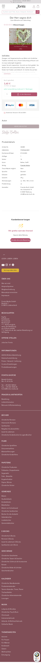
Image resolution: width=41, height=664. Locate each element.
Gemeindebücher (8, 523)
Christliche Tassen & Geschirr (12, 558)
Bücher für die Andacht (10, 514)
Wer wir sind (6, 283)
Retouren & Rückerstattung (11, 405)
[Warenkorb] (38, 6)
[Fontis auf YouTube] (3, 265)
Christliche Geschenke (9, 555)
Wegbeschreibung (8, 289)
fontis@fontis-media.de (10, 389)
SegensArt (5, 473)
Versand (14, 85)
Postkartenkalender (8, 586)
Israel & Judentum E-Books (11, 542)
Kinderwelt (5, 646)
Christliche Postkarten (9, 467)
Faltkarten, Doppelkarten (10, 470)
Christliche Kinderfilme (10, 454)
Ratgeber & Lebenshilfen (10, 429)
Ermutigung (6, 655)
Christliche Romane (8, 420)
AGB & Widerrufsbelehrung (11, 355)
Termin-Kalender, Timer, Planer (12, 589)
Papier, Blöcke (7, 482)
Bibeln (4, 496)
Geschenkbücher (8, 571)
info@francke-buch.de (27, 194)
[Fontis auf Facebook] (10, 265)
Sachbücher (6, 426)
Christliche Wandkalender (11, 583)
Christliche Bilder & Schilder (12, 568)
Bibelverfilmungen (8, 451)
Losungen (5, 598)
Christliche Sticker (8, 485)
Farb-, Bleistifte (7, 476)
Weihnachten (6, 652)
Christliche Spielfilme (9, 445)
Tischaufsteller (7, 592)
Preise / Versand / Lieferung (11, 361)
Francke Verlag (25, 165)
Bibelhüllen (6, 505)
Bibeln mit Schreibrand (10, 508)
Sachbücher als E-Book (10, 545)
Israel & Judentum (8, 432)
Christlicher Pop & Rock (10, 612)
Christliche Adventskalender (12, 595)
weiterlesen (7, 73)
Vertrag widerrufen (10, 270)
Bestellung (5, 399)
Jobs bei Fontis (7, 342)
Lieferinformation (8, 402)
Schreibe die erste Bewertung (20, 240)
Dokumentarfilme (8, 448)
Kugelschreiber (7, 479)
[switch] (37, 660)
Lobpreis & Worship (9, 609)
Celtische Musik (7, 624)
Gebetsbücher (7, 517)
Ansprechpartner (7, 286)
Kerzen (4, 565)
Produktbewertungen (9, 367)
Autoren (4, 637)
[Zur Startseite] (4, 255)
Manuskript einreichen (9, 292)
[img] (4, 24)
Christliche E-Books (8, 536)
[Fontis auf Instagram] (6, 265)
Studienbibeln (7, 499)
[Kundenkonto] (34, 6)
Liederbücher (6, 520)
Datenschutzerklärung (9, 358)
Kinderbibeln (6, 502)
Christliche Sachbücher (10, 511)
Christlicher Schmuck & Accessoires (14, 561)
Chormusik (5, 615)
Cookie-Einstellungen (9, 364)
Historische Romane (9, 423)
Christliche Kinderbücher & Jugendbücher (17, 435)
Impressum (5, 295)
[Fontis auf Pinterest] (13, 265)
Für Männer (6, 643)
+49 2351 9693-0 (26, 1)
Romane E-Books (8, 539)
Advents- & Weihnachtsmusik (12, 621)
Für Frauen (5, 640)
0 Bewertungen (18, 25)
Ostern (4, 649)
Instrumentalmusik (8, 618)
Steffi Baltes (10, 132)
